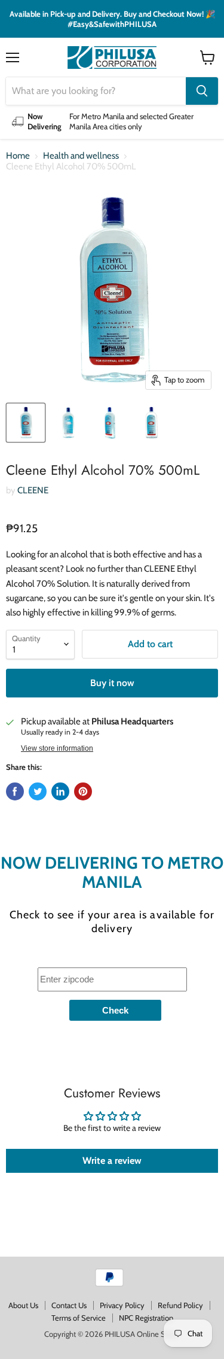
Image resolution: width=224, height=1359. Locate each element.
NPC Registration (146, 1317)
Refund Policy (180, 1305)
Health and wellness (81, 156)
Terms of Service (78, 1317)
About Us (23, 1305)
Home (18, 156)
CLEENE (32, 490)
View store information (57, 748)
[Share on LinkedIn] (60, 791)
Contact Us (69, 1305)
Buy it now (112, 682)
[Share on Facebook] (15, 791)
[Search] (202, 91)
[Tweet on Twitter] (38, 791)
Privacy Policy (122, 1305)
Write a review (112, 1160)
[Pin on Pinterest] (83, 791)
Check (115, 1010)
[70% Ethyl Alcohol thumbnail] (26, 423)
